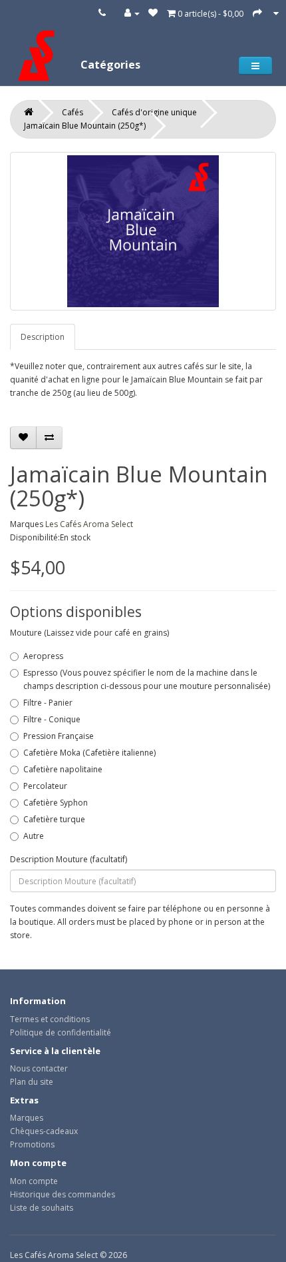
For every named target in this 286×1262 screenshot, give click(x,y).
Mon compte (34, 1181)
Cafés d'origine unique (154, 112)
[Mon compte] (132, 13)
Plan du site (31, 1081)
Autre (33, 836)
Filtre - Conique (51, 719)
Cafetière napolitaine (62, 769)
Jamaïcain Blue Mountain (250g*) (85, 125)
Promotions (32, 1144)
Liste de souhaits (41, 1207)
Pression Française (58, 736)
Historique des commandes (62, 1194)
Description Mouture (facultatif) (68, 859)
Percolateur (45, 786)
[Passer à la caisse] (257, 13)
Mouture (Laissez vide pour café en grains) (89, 632)
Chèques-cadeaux (44, 1131)
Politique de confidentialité (60, 1032)
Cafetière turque (54, 819)
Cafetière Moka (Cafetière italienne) (89, 752)
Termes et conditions (50, 1019)
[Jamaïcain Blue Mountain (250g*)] (143, 231)
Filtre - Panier (47, 702)
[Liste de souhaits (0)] (153, 13)
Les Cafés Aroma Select (89, 524)
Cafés (72, 112)
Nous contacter (39, 1068)
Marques (26, 1117)
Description (43, 336)
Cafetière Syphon (55, 802)
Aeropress (43, 656)
